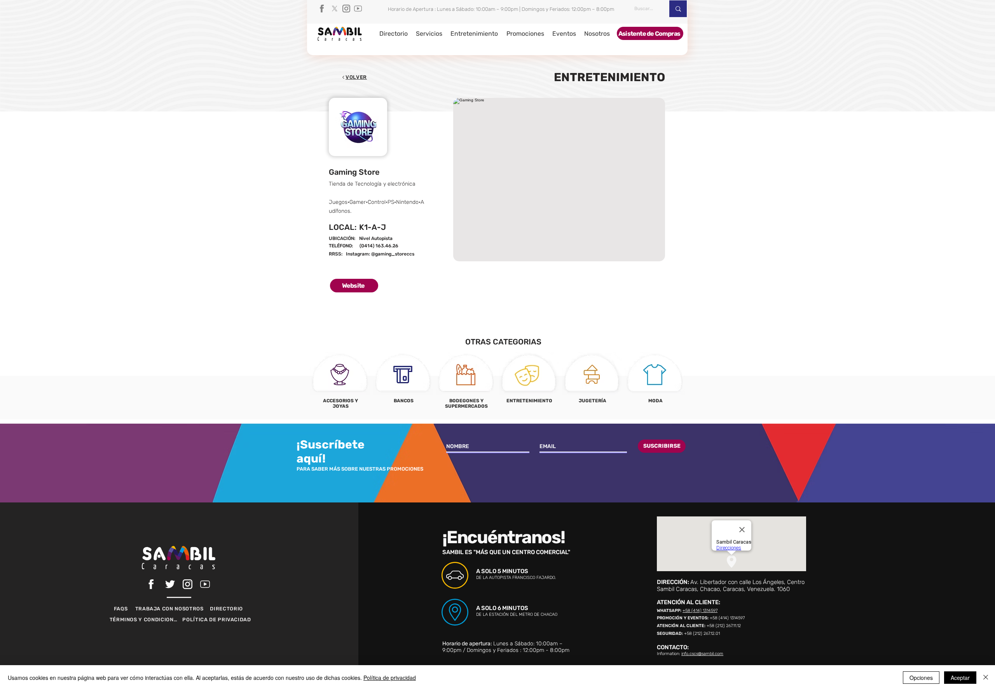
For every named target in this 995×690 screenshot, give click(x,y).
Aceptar (960, 677)
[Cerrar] (985, 677)
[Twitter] (170, 584)
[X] (335, 8)
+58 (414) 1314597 (700, 610)
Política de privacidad (389, 677)
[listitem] (340, 383)
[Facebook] (323, 8)
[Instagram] (346, 8)
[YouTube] (358, 8)
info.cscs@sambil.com (702, 653)
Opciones (921, 677)
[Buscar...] (678, 8)
